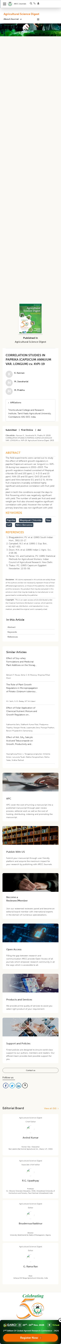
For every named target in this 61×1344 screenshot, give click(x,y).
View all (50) (51, 1108)
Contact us (30, 1070)
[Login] (39, 4)
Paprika (11, 520)
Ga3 (9, 524)
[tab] (30, 402)
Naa (48, 520)
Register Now (29, 1337)
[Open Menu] (5, 4)
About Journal (11, 19)
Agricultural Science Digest (21, 14)
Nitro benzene (24, 524)
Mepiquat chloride (31, 520)
